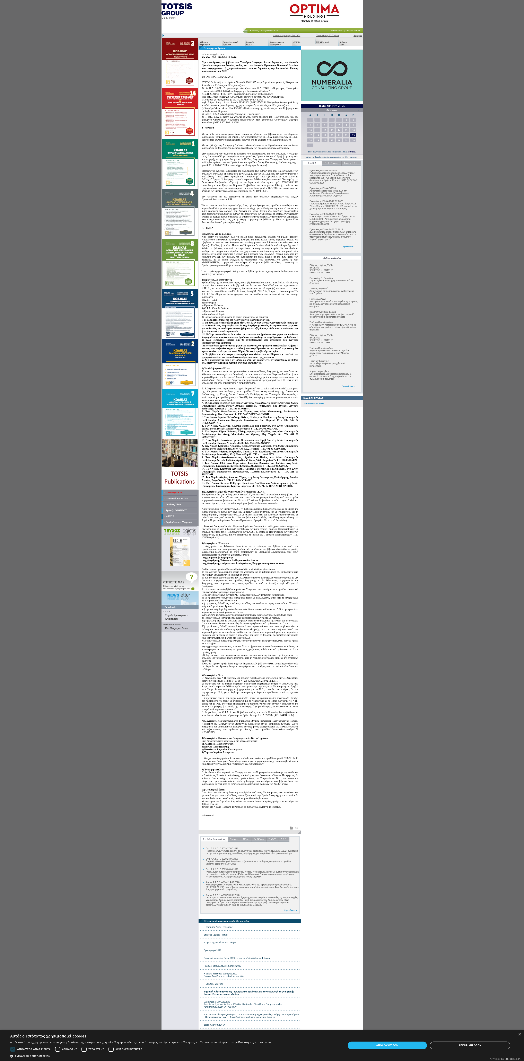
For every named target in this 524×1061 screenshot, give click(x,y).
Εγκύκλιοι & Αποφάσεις (214, 839)
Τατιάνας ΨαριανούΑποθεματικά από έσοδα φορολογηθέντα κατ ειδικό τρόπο (331, 291)
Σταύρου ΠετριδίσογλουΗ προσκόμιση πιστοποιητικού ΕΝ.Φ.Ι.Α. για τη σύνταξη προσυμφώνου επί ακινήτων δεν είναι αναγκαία (332, 326)
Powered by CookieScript (505, 1059)
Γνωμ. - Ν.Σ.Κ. (351, 163)
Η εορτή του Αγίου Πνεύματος (218, 927)
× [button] (519, 1034)
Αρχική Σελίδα (353, 30)
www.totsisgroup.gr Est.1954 (268, 35)
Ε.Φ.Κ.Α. (312, 163)
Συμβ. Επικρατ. (332, 163)
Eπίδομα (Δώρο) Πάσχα (215, 935)
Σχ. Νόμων (259, 839)
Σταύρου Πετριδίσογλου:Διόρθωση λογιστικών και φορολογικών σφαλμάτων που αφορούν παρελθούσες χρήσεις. (329, 352)
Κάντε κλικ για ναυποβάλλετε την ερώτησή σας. (177, 587)
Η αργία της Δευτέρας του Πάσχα (220, 942)
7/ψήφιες (234, 839)
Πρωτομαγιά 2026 (212, 950)
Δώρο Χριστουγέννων (215, 1025)
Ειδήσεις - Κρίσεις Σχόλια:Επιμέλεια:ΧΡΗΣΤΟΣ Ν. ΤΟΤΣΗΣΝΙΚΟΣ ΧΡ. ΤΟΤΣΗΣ (322, 339)
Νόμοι (246, 839)
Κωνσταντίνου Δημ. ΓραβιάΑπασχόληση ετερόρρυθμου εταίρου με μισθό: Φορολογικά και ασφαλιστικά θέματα (332, 314)
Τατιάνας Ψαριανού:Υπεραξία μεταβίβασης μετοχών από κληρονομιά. (327, 363)
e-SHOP (170, 516)
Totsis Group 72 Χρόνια (309, 35)
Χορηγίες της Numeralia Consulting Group (355, 35)
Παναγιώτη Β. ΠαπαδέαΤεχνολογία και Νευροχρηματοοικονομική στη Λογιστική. (331, 280)
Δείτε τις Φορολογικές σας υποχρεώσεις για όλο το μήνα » (331, 157)
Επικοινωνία (336, 30)
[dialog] (262, 1045)
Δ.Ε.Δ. (284, 839)
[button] (141, 1056)
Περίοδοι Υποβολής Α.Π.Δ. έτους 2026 (222, 966)
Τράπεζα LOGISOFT (176, 510)
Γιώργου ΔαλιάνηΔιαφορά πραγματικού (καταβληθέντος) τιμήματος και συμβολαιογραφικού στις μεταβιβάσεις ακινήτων (333, 303)
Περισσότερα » (348, 247)
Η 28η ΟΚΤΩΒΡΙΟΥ (213, 984)
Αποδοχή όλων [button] (387, 1045)
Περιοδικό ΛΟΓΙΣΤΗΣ (177, 498)
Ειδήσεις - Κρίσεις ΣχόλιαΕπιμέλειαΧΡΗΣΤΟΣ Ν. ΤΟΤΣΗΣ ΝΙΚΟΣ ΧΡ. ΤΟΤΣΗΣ (321, 269)
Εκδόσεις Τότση (173, 504)
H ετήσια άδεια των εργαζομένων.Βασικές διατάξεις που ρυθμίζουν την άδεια (224, 974)
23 (353, 135)
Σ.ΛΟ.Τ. (272, 839)
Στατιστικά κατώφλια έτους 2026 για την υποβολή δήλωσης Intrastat (237, 958)
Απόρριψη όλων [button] (469, 1045)
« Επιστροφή (208, 815)
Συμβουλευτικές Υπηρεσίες (179, 522)
